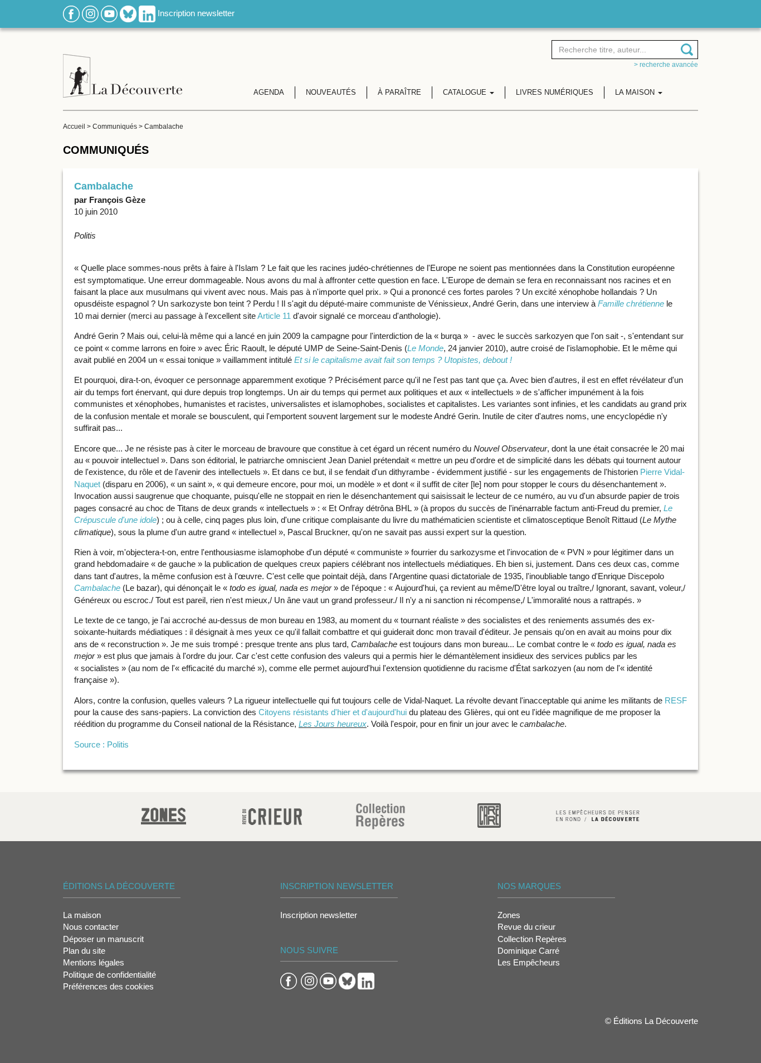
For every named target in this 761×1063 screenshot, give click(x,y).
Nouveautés (331, 92)
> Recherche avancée (666, 65)
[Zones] (163, 814)
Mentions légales (93, 962)
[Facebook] (71, 13)
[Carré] (489, 814)
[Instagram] (90, 13)
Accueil (74, 126)
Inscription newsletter (196, 13)
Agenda (268, 92)
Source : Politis (101, 744)
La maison (82, 915)
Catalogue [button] (466, 92)
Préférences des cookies (108, 986)
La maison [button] (636, 92)
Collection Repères (532, 939)
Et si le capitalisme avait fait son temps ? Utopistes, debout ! (403, 360)
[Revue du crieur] (272, 814)
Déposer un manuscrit (103, 939)
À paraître (399, 92)
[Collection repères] (380, 816)
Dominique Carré (528, 950)
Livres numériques (554, 92)
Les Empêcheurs (528, 962)
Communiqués (114, 126)
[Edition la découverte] (122, 67)
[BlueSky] (128, 13)
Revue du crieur (526, 926)
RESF (676, 700)
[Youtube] (109, 13)
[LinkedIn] (147, 13)
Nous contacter (91, 926)
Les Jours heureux (333, 724)
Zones (508, 915)
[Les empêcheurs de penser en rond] (598, 814)
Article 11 (274, 316)
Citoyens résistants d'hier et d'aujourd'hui (332, 712)
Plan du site (84, 950)
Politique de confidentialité (109, 974)
